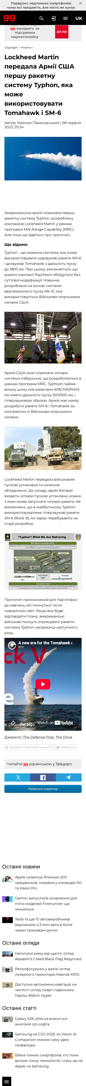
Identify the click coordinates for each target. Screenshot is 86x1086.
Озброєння (67, 747)
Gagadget (9, 17)
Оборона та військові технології (31, 747)
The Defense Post (38, 737)
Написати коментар (43, 789)
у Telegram (62, 764)
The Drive (64, 737)
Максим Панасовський (38, 123)
